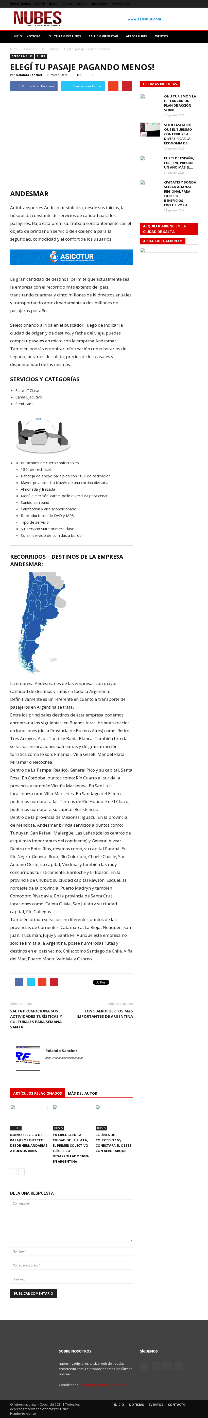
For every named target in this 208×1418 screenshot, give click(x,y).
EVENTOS (161, 36)
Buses (41, 56)
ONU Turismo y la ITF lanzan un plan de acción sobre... (180, 103)
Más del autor (82, 1093)
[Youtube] (194, 4)
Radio (67, 4)
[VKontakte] (185, 4)
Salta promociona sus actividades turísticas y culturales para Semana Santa (36, 1018)
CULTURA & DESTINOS (64, 36)
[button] (192, 36)
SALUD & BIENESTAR (103, 36)
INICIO (17, 36)
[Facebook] (169, 4)
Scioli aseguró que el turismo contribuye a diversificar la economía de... (178, 134)
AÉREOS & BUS (136, 36)
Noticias (136, 1405)
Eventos (156, 1405)
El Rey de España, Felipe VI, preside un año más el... (179, 163)
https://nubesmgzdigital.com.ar (64, 1057)
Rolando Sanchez (29, 75)
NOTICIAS (33, 36)
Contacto (121, 4)
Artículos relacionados (37, 1093)
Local (82, 4)
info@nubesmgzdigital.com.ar (103, 1384)
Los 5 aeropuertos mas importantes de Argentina (105, 1013)
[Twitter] (177, 4)
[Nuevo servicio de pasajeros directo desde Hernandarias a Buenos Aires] (28, 1117)
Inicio (14, 49)
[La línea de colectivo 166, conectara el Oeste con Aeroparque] (114, 1117)
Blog (53, 4)
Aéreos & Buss (22, 56)
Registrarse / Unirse (27, 4)
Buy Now (99, 4)
